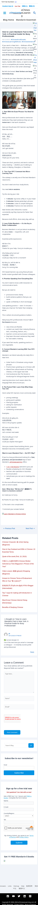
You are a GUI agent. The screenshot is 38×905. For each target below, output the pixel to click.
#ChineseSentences (28, 42)
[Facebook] (8, 896)
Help (22, 886)
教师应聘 (29, 886)
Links (10, 886)
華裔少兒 (32, 6)
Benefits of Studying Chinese (12, 607)
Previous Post (9, 528)
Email (5, 765)
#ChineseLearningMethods (11, 42)
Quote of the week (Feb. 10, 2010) (14, 556)
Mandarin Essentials (26, 19)
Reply (32, 652)
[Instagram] (30, 896)
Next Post (30, 528)
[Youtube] (13, 896)
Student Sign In (7, 6)
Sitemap (16, 886)
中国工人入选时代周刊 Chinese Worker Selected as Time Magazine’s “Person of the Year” (18, 563)
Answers (3, 886)
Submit (19, 842)
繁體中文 (22, 888)
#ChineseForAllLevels (18, 39)
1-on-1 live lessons (12, 467)
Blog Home (8, 19)
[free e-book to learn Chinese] (19, 860)
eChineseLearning (25, 13)
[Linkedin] (24, 896)
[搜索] (31, 745)
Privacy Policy (23, 837)
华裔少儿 (25, 6)
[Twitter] (19, 896)
